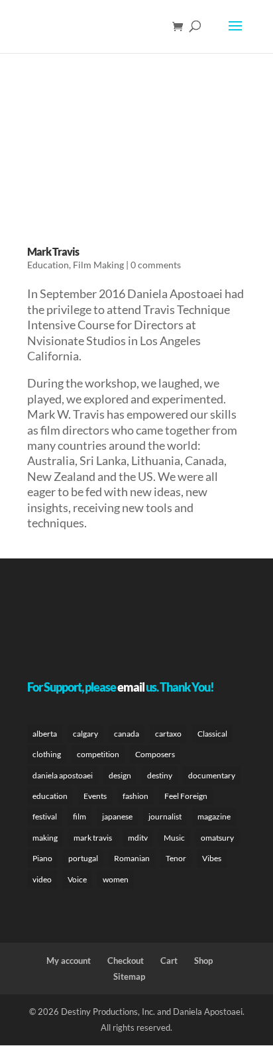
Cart (169, 960)
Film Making (98, 264)
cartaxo (168, 734)
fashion (135, 796)
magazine (214, 816)
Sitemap (129, 976)
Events (95, 796)
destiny (159, 775)
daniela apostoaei (62, 775)
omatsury (217, 838)
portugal (83, 858)
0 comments (156, 264)
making (45, 838)
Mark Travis (53, 251)
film (79, 816)
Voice (77, 879)
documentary (211, 775)
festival (44, 816)
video (42, 879)
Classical (212, 734)
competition (98, 754)
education (50, 796)
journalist (165, 816)
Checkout (125, 960)
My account (68, 960)
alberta (44, 734)
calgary (85, 734)
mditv (138, 838)
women (116, 879)
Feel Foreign (185, 796)
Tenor (176, 858)
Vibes (211, 858)
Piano (42, 858)
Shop (203, 960)
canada (126, 734)
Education (48, 264)
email (130, 687)
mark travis (93, 838)
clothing (46, 754)
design (120, 775)
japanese (117, 816)
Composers (155, 754)
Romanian (132, 858)
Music (174, 838)
